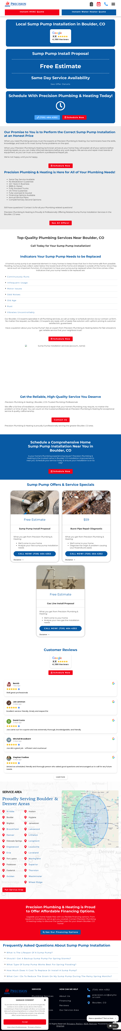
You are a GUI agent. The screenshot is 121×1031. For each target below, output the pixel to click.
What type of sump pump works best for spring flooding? (41, 964)
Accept (25, 1022)
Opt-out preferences (17, 1027)
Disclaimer (18, 560)
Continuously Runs (18, 277)
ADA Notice (90, 1024)
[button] (45, 1000)
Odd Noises (13, 294)
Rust (10, 306)
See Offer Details (60, 84)
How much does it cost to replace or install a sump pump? (42, 970)
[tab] (60, 277)
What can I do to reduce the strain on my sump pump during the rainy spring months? (59, 976)
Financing (65, 1001)
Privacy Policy (34, 1027)
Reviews (64, 1005)
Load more (60, 777)
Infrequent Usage (17, 283)
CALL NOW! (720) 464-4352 (34, 554)
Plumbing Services (43, 996)
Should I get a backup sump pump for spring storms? (39, 958)
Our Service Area (69, 1010)
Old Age (11, 300)
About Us (64, 996)
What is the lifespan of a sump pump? (30, 953)
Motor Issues (14, 289)
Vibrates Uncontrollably (21, 312)
